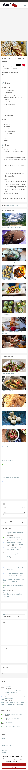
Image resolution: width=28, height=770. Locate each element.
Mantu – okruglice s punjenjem (8, 425)
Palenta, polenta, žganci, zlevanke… (9, 279)
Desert (23, 509)
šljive (13, 205)
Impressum (4, 747)
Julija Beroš (10, 503)
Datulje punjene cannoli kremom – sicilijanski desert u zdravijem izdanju (14, 538)
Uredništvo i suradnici (6, 743)
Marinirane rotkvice (6, 442)
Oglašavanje (24, 1)
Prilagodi (14, 767)
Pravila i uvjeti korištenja (7, 745)
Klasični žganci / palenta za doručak (12, 726)
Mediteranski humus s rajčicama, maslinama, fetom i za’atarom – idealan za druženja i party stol (16, 555)
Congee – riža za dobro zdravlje (8, 262)
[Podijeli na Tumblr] (14, 200)
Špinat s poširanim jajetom (7, 460)
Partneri (3, 740)
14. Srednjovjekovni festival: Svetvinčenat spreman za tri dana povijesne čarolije (15, 574)
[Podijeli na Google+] (22, 198)
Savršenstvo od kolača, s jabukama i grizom (14, 714)
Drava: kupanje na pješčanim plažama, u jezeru (11, 227)
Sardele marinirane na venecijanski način (10, 477)
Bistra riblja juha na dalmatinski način (12, 718)
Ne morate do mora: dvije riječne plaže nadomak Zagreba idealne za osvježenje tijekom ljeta (15, 587)
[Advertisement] (14, 24)
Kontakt (20, 1)
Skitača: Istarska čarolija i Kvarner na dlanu (11, 349)
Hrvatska (23, 507)
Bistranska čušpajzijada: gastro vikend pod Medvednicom (15, 568)
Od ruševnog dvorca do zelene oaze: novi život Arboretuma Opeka (15, 580)
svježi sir (16, 205)
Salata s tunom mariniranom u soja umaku (10, 373)
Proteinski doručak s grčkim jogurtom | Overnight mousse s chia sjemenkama (15, 543)
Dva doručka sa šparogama (7, 390)
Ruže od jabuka (5, 495)
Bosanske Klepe (8, 722)
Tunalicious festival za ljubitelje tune (10, 296)
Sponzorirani (4, 750)
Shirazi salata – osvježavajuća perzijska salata (15, 533)
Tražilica (16, 1)
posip (11, 205)
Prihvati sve (14, 764)
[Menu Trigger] (25, 6)
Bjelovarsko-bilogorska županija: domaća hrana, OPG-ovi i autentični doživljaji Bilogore (15, 595)
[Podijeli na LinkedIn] (24, 198)
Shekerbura (4, 408)
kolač (8, 205)
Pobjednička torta (5, 244)
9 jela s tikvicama (5, 314)
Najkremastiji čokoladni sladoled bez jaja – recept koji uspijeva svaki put (15, 548)
